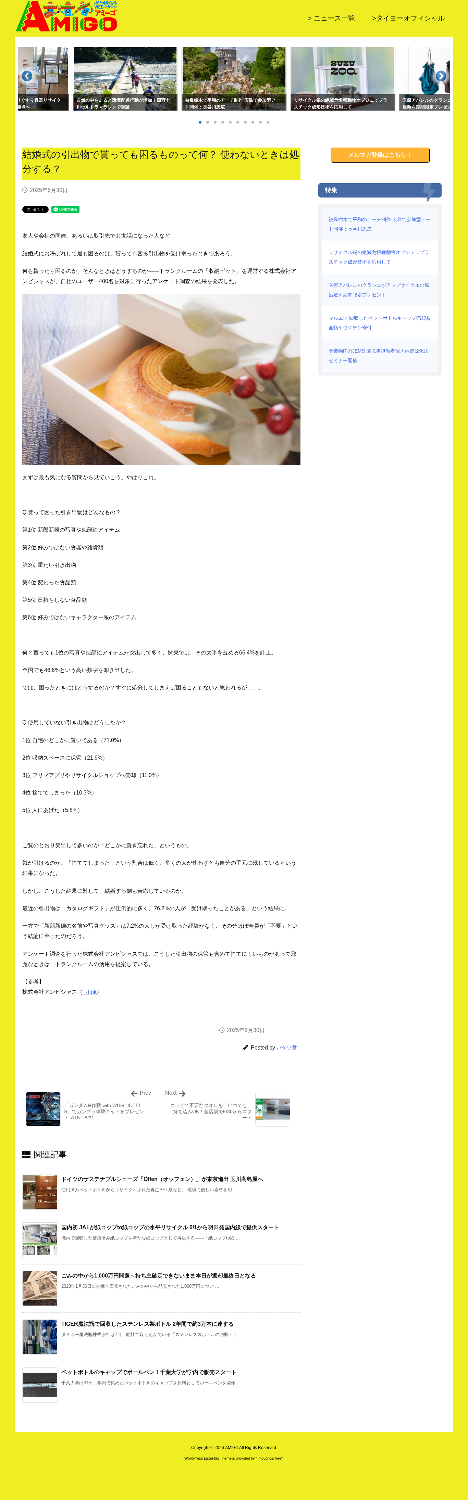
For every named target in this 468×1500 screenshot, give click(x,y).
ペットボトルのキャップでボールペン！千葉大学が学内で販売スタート (149, 1372)
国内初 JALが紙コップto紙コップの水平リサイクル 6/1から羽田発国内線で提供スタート (170, 1227)
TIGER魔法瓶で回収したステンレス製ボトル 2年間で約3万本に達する (147, 1324)
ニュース (85, 190)
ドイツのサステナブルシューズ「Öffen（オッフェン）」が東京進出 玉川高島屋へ (162, 1179)
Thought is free (269, 1458)
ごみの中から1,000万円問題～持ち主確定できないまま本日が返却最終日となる (158, 1276)
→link (90, 992)
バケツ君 (286, 1048)
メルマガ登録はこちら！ (380, 155)
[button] (30, 79)
